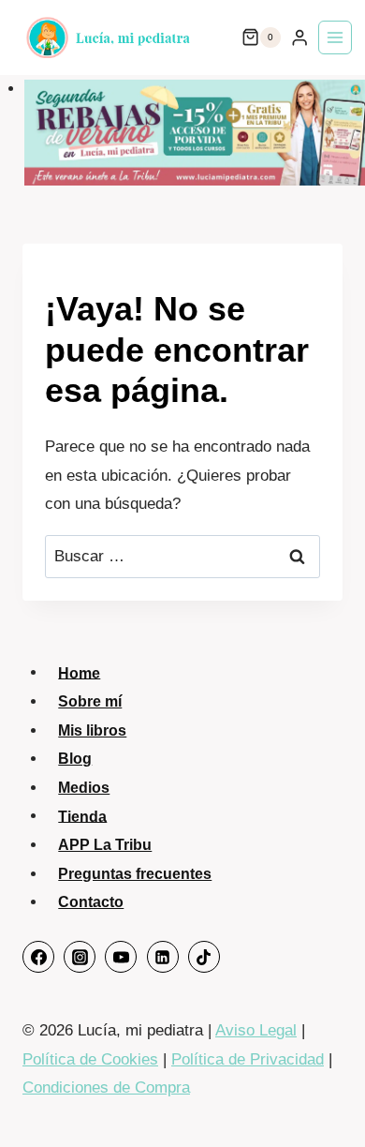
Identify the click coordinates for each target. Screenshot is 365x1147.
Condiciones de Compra (106, 1087)
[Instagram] (79, 957)
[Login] (299, 38)
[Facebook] (38, 957)
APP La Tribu (105, 845)
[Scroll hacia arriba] (325, 1097)
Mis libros (92, 730)
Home (79, 672)
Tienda (82, 816)
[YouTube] (121, 957)
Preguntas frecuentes (135, 874)
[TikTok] (204, 957)
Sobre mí (90, 701)
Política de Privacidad (247, 1059)
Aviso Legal (256, 1030)
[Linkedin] (163, 957)
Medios (84, 788)
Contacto (91, 902)
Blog (75, 759)
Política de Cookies (90, 1059)
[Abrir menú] (335, 37)
